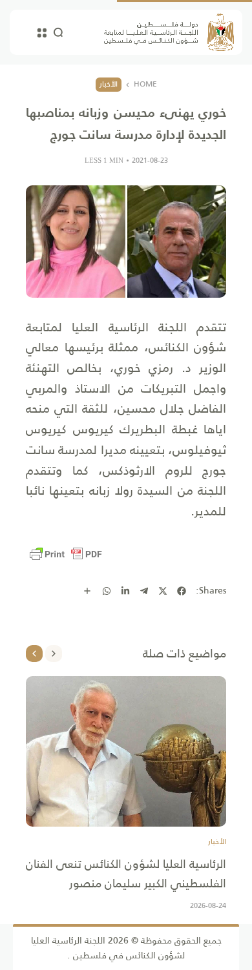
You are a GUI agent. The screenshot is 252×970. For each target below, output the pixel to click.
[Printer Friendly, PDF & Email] (66, 554)
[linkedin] (125, 590)
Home (145, 84)
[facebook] (181, 590)
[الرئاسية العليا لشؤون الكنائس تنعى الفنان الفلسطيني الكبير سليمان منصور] (126, 751)
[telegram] (144, 590)
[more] (87, 591)
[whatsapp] (106, 590)
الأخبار (109, 83)
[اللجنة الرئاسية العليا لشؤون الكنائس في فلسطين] (169, 32)
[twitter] (162, 590)
